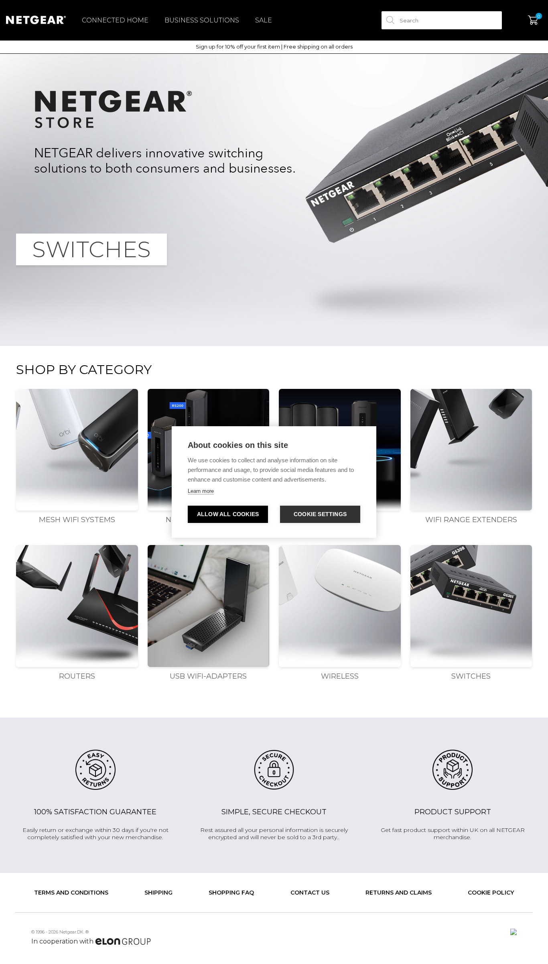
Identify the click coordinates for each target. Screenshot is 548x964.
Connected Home (115, 20)
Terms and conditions (71, 892)
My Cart (533, 20)
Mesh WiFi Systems (77, 519)
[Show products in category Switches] (471, 606)
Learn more (201, 491)
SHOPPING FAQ (231, 892)
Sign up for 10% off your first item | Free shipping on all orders (274, 47)
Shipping (158, 892)
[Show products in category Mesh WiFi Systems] (77, 450)
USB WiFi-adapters (208, 676)
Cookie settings (320, 514)
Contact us (309, 892)
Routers (77, 676)
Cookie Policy (491, 892)
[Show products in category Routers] (77, 606)
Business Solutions (201, 20)
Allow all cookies (228, 514)
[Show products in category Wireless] (340, 606)
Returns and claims (398, 892)
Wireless (340, 676)
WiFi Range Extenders (471, 519)
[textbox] (442, 20)
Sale (263, 20)
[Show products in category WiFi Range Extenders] (471, 450)
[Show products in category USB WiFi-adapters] (209, 606)
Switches (471, 676)
